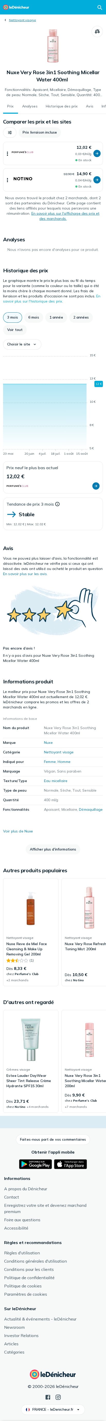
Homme (64, 761)
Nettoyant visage (22, 20)
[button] (9, 132)
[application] (53, 405)
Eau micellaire (55, 780)
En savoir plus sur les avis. (25, 574)
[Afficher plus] (7, 153)
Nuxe (48, 742)
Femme (50, 761)
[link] (30, 932)
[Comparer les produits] (97, 31)
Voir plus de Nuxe (18, 831)
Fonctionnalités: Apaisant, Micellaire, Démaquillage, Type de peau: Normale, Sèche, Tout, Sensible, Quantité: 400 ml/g (53, 92)
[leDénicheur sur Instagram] (58, 1396)
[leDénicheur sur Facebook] (48, 1396)
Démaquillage (91, 809)
